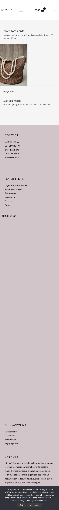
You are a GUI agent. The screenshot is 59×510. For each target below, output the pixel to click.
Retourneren (10, 193)
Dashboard (10, 435)
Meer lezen (35, 505)
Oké (21, 505)
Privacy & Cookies (13, 189)
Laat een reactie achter (13, 35)
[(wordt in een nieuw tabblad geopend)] (9, 317)
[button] (29, 169)
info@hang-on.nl (12, 149)
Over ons (9, 201)
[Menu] (21, 10)
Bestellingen (10, 439)
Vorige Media (8, 91)
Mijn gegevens (11, 443)
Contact (8, 205)
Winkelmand (11, 431)
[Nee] (55, 498)
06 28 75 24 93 (12, 153)
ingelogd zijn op (17, 104)
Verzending (10, 197)
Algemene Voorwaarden (16, 185)
